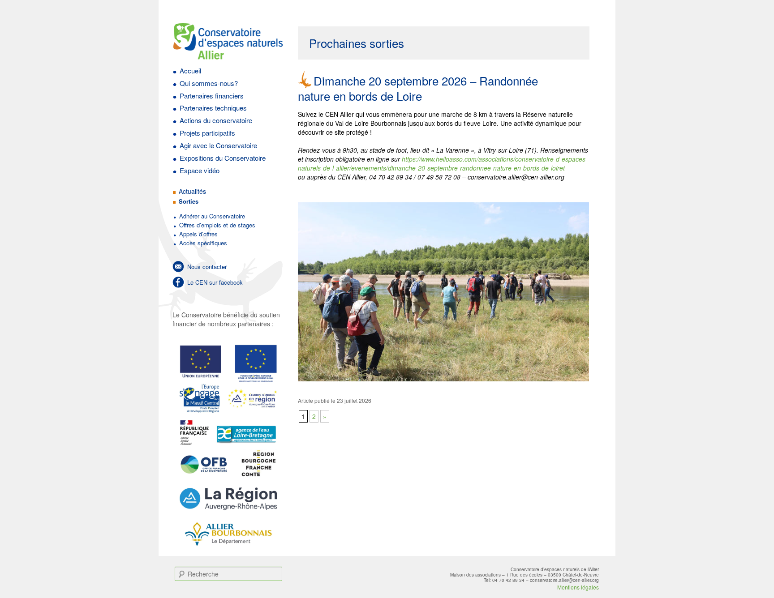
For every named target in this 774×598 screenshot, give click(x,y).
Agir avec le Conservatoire (218, 145)
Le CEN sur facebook (215, 282)
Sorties (188, 201)
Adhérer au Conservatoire (212, 216)
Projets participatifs (207, 132)
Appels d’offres (198, 234)
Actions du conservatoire (216, 120)
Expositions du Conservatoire (223, 157)
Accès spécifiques (203, 243)
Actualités (192, 191)
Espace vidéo (199, 170)
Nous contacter (207, 266)
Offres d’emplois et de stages (217, 225)
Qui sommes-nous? (209, 83)
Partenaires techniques (213, 107)
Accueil (190, 70)
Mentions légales (578, 587)
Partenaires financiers (212, 95)
